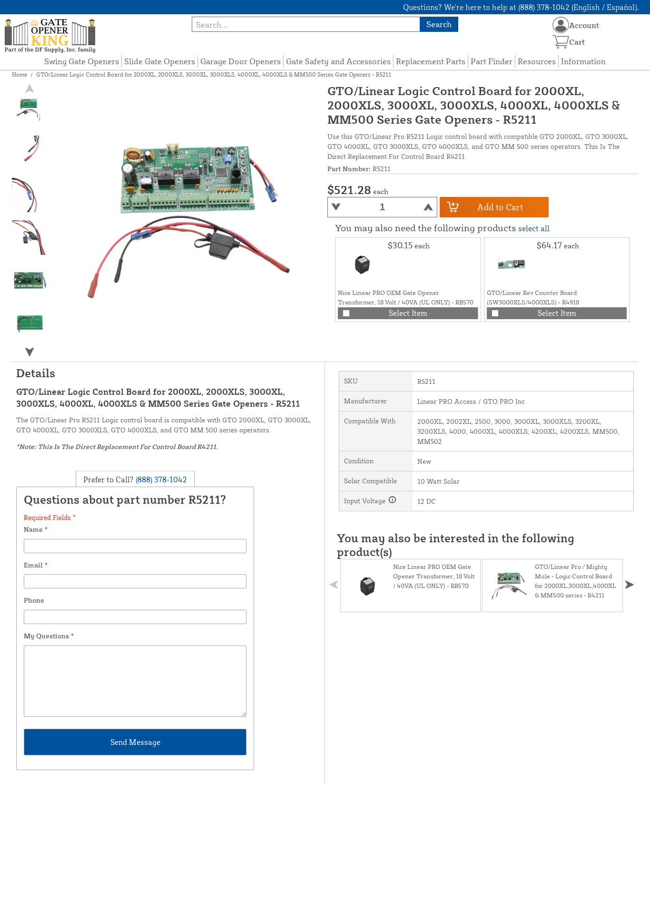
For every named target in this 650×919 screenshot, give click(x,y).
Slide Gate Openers (159, 61)
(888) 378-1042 (160, 479)
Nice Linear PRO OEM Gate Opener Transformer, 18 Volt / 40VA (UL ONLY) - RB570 (434, 576)
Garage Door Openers (240, 61)
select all (534, 228)
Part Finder (491, 61)
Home (19, 74)
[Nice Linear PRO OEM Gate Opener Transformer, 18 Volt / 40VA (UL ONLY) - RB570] (361, 264)
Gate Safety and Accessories (338, 61)
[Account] (560, 25)
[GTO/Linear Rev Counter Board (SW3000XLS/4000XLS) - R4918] (510, 264)
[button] (29, 352)
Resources (537, 61)
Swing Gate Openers (81, 61)
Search (439, 24)
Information (583, 61)
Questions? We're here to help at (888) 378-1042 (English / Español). (521, 7)
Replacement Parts (430, 61)
